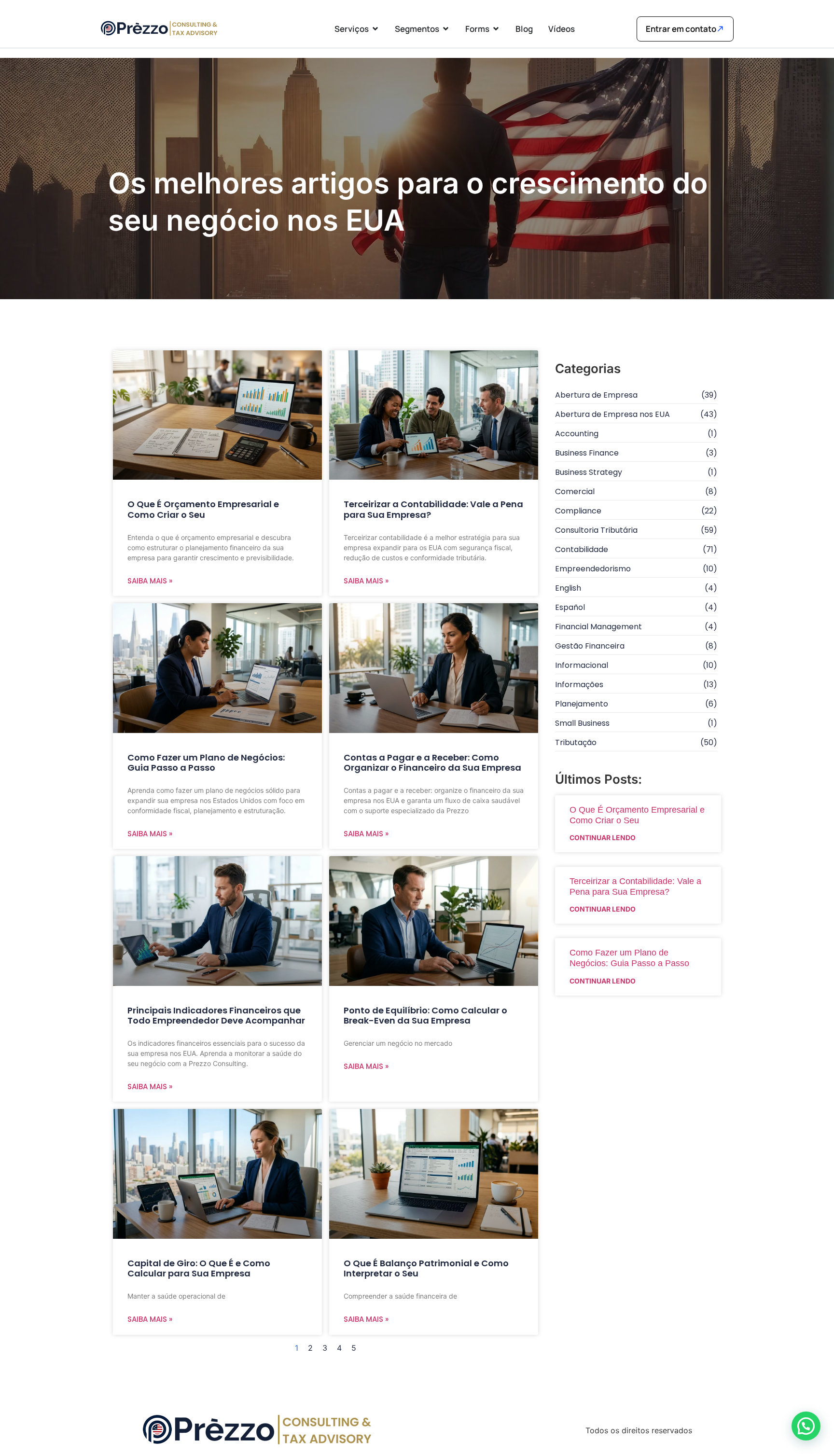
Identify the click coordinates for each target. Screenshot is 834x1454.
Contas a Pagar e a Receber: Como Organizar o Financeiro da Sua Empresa (432, 762)
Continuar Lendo (603, 837)
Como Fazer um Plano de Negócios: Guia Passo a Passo (206, 762)
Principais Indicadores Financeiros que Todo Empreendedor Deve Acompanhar (216, 1015)
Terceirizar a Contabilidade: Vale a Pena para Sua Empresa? (433, 509)
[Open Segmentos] (446, 29)
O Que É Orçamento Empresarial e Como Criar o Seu (203, 509)
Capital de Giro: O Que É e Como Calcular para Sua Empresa (198, 1268)
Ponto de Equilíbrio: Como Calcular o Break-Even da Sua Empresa (425, 1015)
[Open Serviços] (375, 29)
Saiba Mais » (149, 581)
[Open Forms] (496, 29)
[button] (806, 1426)
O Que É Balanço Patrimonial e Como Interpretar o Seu (426, 1268)
